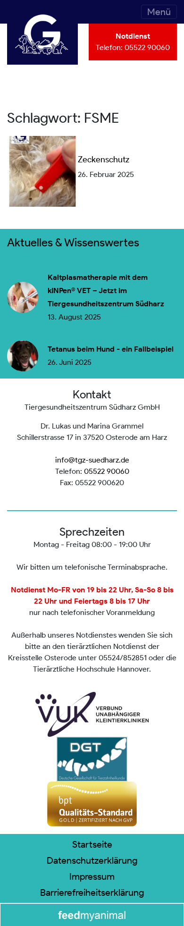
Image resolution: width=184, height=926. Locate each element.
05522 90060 (147, 47)
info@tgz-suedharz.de (92, 459)
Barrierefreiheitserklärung (92, 892)
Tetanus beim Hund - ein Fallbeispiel (111, 349)
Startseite (92, 844)
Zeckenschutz (103, 159)
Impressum (92, 876)
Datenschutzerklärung (92, 860)
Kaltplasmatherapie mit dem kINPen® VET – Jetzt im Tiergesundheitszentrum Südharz (106, 291)
